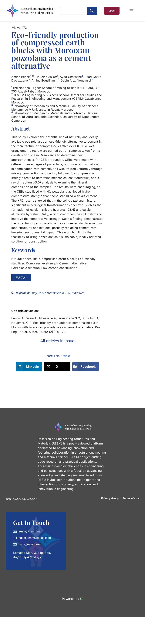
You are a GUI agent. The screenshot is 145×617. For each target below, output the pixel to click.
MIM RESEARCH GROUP (21, 498)
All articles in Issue (57, 341)
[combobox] (73, 11)
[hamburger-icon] (131, 11)
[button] (29, 366)
